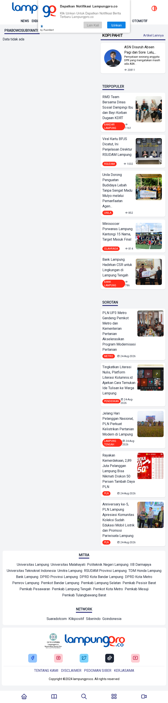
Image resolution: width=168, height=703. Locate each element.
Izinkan (116, 25)
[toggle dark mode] (154, 8)
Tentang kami (46, 670)
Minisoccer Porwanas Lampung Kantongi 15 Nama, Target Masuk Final (117, 231)
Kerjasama (124, 670)
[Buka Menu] (114, 696)
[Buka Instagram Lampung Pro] (58, 658)
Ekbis (36, 21)
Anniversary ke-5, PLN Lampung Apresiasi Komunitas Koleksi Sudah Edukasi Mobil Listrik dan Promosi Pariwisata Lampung (118, 520)
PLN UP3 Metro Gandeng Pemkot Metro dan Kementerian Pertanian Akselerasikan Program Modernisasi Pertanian (119, 331)
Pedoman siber (97, 670)
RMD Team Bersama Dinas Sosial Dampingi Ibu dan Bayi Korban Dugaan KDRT (117, 107)
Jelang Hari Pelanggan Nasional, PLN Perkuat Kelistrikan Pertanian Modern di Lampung (118, 423)
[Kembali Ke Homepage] (24, 696)
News (25, 21)
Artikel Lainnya (153, 35)
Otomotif (139, 21)
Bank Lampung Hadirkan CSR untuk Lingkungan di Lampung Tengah (117, 267)
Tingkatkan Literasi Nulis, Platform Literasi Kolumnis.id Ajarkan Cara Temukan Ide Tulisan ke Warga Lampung (118, 380)
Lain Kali (93, 25)
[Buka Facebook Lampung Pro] (32, 658)
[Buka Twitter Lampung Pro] (84, 658)
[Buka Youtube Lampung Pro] (135, 658)
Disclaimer (71, 670)
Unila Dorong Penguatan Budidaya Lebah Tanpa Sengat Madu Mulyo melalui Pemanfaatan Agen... (117, 190)
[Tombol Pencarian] (84, 696)
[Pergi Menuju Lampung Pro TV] (144, 696)
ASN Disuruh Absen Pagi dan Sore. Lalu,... (140, 49)
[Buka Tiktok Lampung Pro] (109, 658)
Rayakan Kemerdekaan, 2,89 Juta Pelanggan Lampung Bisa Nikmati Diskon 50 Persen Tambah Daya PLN (118, 471)
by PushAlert (47, 29)
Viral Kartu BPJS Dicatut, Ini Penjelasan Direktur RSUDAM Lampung (117, 147)
